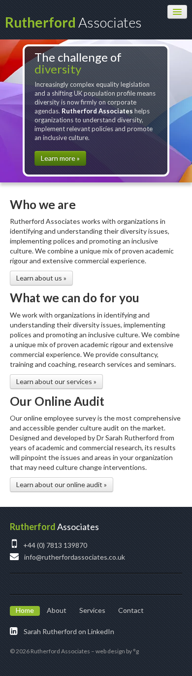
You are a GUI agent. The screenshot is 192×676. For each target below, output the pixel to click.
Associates (73, 22)
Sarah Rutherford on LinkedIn (68, 631)
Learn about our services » (56, 381)
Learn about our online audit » (61, 484)
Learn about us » (41, 278)
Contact (131, 610)
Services (92, 610)
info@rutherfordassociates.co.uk (74, 557)
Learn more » (60, 158)
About (56, 610)
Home (25, 610)
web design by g (117, 651)
